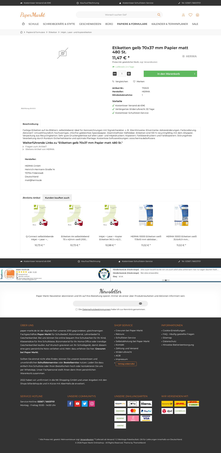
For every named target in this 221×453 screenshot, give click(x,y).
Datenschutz (169, 341)
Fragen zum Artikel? (36, 146)
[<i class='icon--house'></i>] (23, 24)
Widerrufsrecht (124, 352)
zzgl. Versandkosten (148, 62)
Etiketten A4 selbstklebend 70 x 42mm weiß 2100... (75, 238)
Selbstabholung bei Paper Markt (133, 341)
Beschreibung (30, 124)
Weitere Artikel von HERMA (39, 149)
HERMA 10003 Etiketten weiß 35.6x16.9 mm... (181, 238)
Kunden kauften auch (57, 197)
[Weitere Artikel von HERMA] (189, 56)
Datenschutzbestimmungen (96, 309)
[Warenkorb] (197, 15)
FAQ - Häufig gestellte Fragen (178, 334)
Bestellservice (71, 362)
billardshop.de (34, 383)
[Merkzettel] (190, 15)
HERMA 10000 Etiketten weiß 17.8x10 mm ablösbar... (146, 238)
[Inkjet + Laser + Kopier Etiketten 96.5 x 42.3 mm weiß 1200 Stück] (110, 215)
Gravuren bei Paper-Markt (129, 330)
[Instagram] (92, 404)
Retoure (120, 334)
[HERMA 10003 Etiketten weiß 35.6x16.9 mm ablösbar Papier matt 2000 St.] (181, 215)
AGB (118, 355)
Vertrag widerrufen (126, 364)
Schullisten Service (126, 337)
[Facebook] (70, 404)
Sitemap (167, 337)
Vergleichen (121, 81)
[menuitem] (197, 15)
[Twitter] (85, 404)
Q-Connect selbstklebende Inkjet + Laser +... (40, 238)
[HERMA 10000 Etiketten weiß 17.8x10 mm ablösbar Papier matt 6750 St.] (145, 215)
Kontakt (120, 344)
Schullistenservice (48, 362)
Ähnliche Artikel (31, 197)
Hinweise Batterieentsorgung (178, 344)
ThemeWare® (139, 443)
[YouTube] (77, 404)
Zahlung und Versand (127, 348)
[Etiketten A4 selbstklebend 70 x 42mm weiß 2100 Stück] (75, 215)
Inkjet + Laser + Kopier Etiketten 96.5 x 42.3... (110, 238)
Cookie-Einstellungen (174, 330)
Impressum (122, 359)
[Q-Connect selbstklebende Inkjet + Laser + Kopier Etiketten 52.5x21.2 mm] (39, 215)
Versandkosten (87, 439)
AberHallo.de (67, 383)
